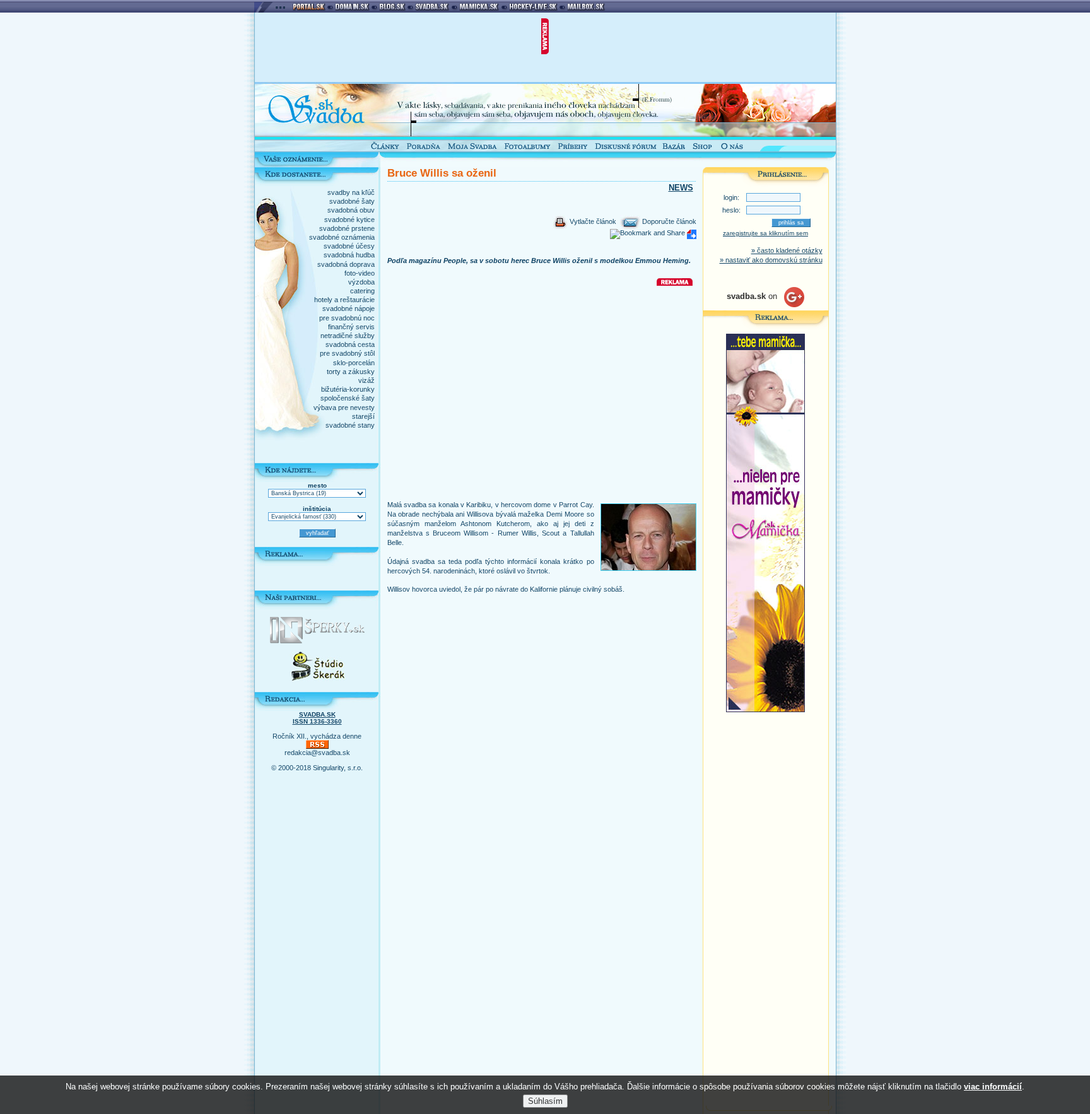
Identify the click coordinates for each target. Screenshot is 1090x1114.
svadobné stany (350, 425)
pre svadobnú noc (347, 318)
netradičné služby (347, 335)
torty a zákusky (351, 371)
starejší (363, 416)
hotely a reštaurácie (344, 299)
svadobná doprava (346, 264)
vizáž (366, 380)
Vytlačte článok (592, 221)
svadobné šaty (352, 201)
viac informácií (993, 1086)
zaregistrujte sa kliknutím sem (765, 233)
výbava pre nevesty (344, 407)
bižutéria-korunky (348, 389)
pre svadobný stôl (347, 353)
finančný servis (351, 327)
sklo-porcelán (354, 362)
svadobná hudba (349, 255)
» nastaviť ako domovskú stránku (771, 260)
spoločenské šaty (347, 398)
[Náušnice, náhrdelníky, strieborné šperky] (317, 641)
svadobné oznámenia (342, 237)
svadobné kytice (349, 219)
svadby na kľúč (351, 192)
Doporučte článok (668, 221)
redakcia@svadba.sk (317, 752)
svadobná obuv (351, 210)
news (681, 187)
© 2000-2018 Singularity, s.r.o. (317, 767)
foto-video (359, 273)
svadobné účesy (349, 246)
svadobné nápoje (348, 308)
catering (362, 291)
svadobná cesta (350, 344)
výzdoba (361, 282)
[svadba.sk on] (765, 304)
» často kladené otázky (787, 250)
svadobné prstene (347, 228)
